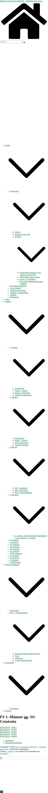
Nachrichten (19, 388)
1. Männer (14, 347)
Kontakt (8, 711)
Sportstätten (9, 663)
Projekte (18, 237)
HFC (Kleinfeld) (21, 490)
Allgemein (19, 658)
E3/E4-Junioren (16, 553)
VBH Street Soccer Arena (30, 277)
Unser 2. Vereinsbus (27, 279)
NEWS (17, 232)
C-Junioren (14, 542)
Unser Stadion (15, 288)
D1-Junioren (15, 545)
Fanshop (13, 295)
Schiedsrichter (15, 562)
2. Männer (14, 397)
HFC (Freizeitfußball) (23, 493)
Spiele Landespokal (22, 393)
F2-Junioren (14, 558)
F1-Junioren (14, 556)
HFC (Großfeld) (21, 488)
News (7, 299)
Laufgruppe (14, 610)
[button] (26, 189)
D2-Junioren (15, 547)
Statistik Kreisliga (21, 445)
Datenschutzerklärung (13, 743)
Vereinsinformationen (18, 286)
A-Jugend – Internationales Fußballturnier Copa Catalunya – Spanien (31, 537)
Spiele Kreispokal (22, 443)
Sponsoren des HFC (23, 234)
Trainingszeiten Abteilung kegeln (27, 654)
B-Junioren (14, 540)
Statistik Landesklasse (23, 395)
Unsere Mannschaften (23, 660)
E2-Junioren (14, 551)
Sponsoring (14, 191)
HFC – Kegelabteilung (19, 613)
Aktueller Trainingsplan (19, 293)
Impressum (9, 740)
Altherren (13, 447)
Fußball (8, 301)
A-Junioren (14, 495)
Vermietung (14, 708)
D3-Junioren (15, 549)
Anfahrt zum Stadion (18, 290)
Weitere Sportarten (12, 565)
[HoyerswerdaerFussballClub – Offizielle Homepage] (21, 1)
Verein (7, 145)
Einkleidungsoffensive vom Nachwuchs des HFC (30, 274)
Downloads (14, 297)
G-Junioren (14, 560)
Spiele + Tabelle (21, 391)
